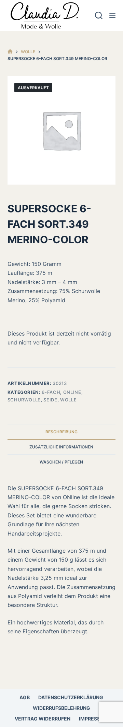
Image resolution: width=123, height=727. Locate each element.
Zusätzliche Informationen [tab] (61, 446)
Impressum (93, 719)
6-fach (51, 392)
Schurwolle (24, 399)
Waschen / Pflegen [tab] (61, 462)
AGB (24, 697)
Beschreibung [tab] (61, 431)
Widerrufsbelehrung (61, 708)
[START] (10, 51)
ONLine (72, 392)
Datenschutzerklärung (70, 697)
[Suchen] (98, 15)
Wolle (68, 399)
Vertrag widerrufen (42, 719)
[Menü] (112, 15)
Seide (50, 399)
